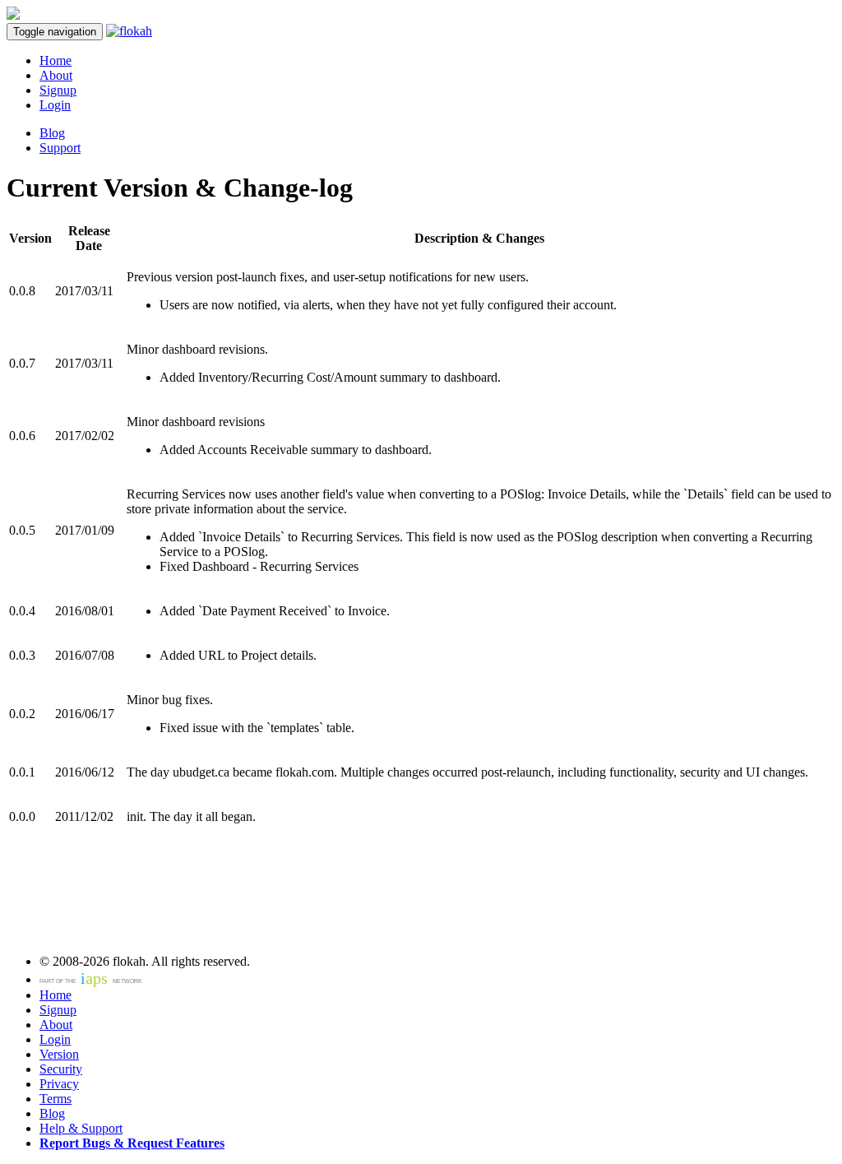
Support (60, 148)
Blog (52, 133)
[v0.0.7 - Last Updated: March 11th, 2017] (129, 31)
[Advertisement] (199, 903)
